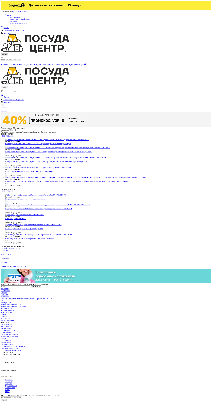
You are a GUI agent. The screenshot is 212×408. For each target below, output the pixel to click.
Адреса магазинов (8, 320)
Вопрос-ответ (6, 318)
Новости (4, 293)
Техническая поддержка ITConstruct (48, 395)
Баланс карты (6, 328)
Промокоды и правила (9, 334)
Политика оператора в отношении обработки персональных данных (27, 299)
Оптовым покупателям (9, 348)
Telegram (8, 382)
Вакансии (4, 295)
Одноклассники (11, 386)
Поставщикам (6, 340)
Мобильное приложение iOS (12, 305)
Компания (5, 289)
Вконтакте (9, 380)
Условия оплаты (7, 308)
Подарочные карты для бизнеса (13, 346)
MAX (7, 392)
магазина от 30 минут (20, 11)
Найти (4, 400)
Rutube (7, 390)
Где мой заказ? (6, 324)
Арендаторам (6, 342)
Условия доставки (7, 310)
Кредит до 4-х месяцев (9, 336)
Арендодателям (7, 344)
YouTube (8, 384)
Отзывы (4, 314)
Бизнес (3, 338)
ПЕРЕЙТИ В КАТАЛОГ (11, 248)
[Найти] (2, 94)
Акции (3, 301)
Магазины (5, 297)
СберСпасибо (6, 332)
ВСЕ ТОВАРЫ (7, 136)
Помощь (4, 316)
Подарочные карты (8, 330)
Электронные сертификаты (11, 350)
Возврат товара (6, 312)
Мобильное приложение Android (13, 306)
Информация (6, 303)
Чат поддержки (6, 326)
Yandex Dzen (10, 388)
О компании (5, 291)
